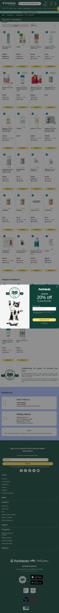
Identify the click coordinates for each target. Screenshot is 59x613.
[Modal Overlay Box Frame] (29, 307)
